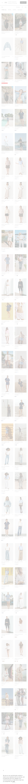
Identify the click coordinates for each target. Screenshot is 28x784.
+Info (14, 781)
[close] (3, 770)
